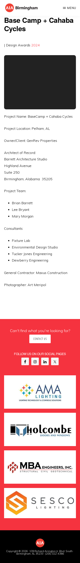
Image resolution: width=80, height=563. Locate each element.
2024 (35, 45)
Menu (71, 8)
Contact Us (40, 339)
